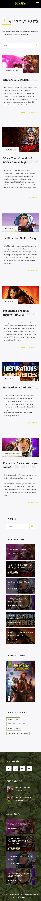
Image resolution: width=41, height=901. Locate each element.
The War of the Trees (18, 733)
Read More (32, 112)
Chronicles (13, 719)
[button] (37, 3)
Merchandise (14, 728)
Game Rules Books (16, 724)
